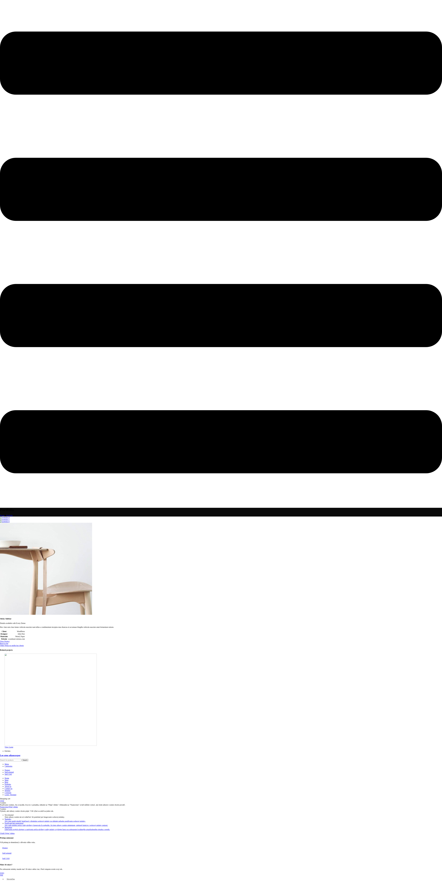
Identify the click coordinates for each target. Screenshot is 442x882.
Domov (5, 848)
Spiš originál (6, 853)
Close (2, 801)
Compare (8, 793)
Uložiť (2, 833)
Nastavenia (4, 807)
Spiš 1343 (6, 858)
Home (2, 515)
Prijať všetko (13, 807)
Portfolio (9, 515)
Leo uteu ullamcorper (10, 755)
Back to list (4, 643)
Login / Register (10, 795)
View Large (9, 747)
